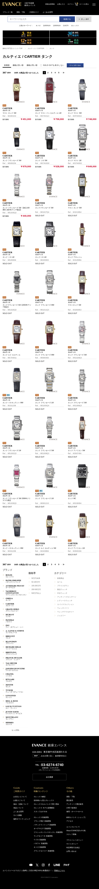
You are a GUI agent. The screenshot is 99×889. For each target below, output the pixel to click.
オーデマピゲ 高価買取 (42, 828)
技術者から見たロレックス (44, 800)
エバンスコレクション (65, 604)
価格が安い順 (18, 65)
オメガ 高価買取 (40, 847)
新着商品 (60, 578)
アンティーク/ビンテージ (66, 597)
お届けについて (19, 800)
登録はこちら (59, 870)
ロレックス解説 (40, 796)
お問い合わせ (71, 851)
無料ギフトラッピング (21, 819)
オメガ (38, 25)
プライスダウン (63, 586)
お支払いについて (20, 796)
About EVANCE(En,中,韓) (76, 830)
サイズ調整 (17, 815)
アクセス (69, 821)
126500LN (56, 25)
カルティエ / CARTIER (36, 48)
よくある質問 (48, 12)
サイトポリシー (72, 844)
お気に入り (61, 4)
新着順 (7, 65)
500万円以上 (36, 593)
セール (59, 582)
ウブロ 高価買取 (40, 840)
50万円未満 (35, 578)
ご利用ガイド (34, 12)
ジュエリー (61, 615)
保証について (18, 808)
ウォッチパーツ (63, 608)
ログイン (71, 4)
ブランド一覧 (8, 12)
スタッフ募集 (71, 834)
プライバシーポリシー (74, 840)
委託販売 (69, 800)
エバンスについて (73, 827)
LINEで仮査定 (71, 808)
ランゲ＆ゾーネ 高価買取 (43, 836)
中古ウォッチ (62, 593)
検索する (67, 19)
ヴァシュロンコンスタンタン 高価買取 (48, 832)
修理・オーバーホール (74, 811)
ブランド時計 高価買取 (42, 821)
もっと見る (15, 730)
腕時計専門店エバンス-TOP (13, 48)
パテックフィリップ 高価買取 (45, 825)
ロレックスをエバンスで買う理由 (46, 804)
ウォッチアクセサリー (65, 612)
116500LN (46, 25)
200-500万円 (36, 589)
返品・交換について (20, 804)
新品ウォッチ (62, 589)
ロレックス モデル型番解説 (44, 808)
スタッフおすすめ (40, 811)
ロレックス (75, 25)
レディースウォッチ (64, 600)
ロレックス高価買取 (41, 817)
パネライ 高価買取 (41, 843)
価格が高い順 (32, 65)
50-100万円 (35, 582)
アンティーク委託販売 (74, 804)
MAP (36, 756)
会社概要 (49, 777)
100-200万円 (36, 586)
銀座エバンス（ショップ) (75, 817)
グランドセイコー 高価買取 (44, 851)
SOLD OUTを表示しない (53, 65)
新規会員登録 (50, 4)
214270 (65, 25)
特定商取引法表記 (73, 847)
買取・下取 (20, 12)
